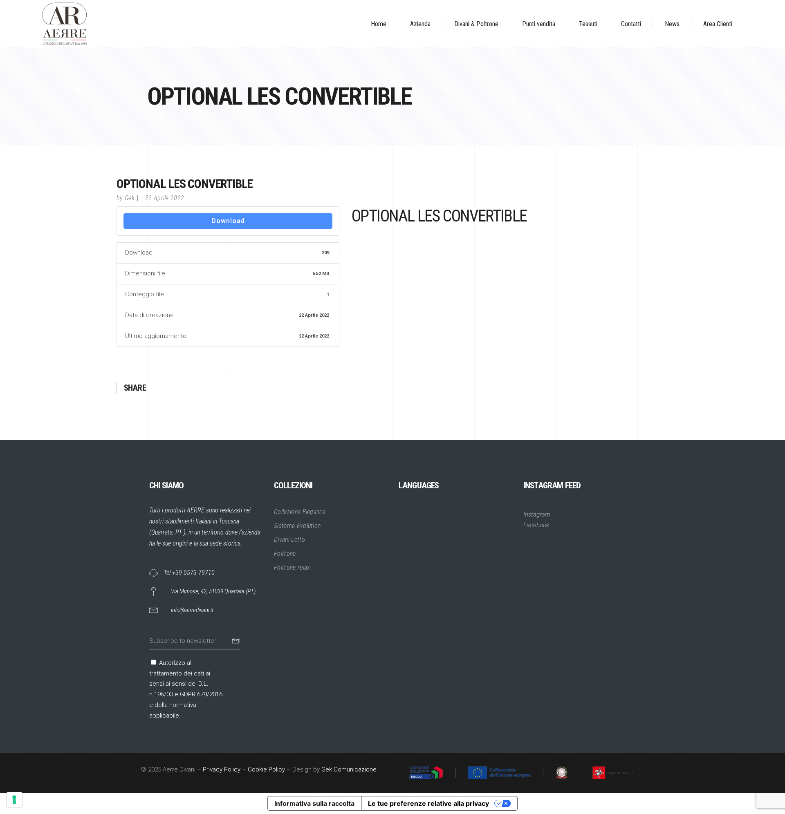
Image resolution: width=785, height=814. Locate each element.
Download (228, 221)
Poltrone (285, 553)
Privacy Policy (221, 769)
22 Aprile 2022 (164, 198)
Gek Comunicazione (349, 769)
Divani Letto (289, 539)
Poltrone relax (292, 567)
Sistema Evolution (297, 526)
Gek (130, 198)
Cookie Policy (266, 769)
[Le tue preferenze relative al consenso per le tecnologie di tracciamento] (14, 799)
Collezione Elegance (299, 512)
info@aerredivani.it (192, 610)
